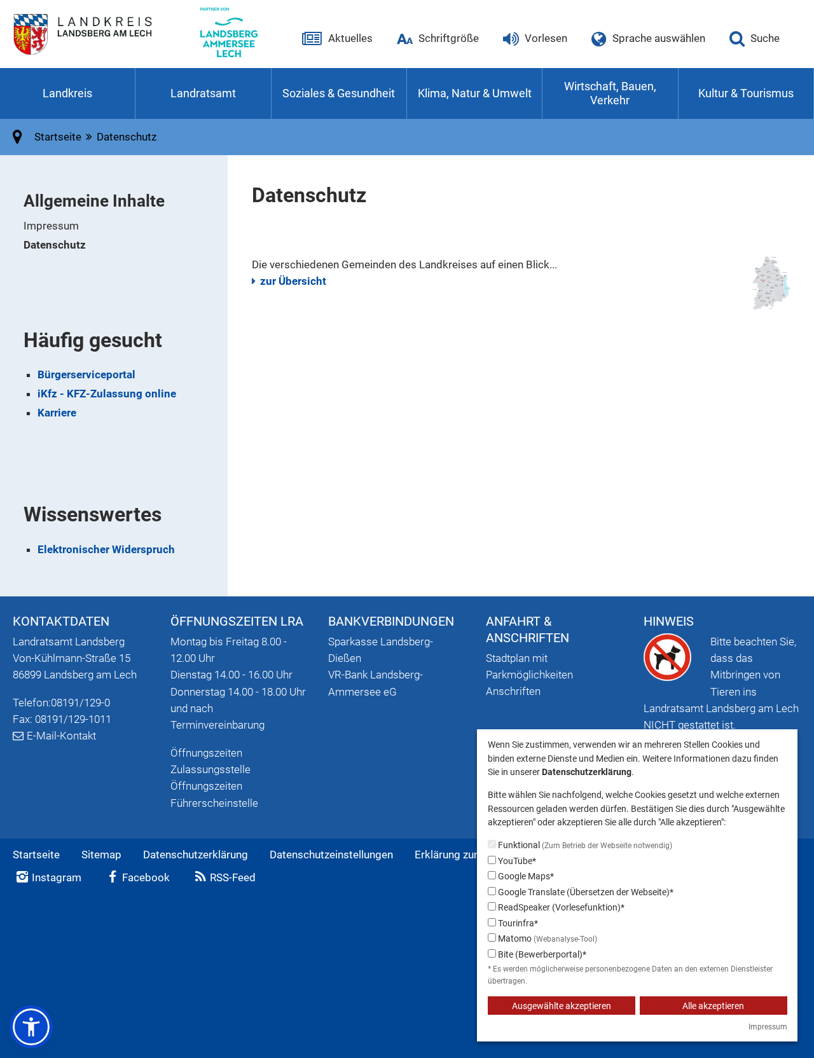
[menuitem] (126, 226)
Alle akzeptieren (713, 1006)
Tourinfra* (517, 923)
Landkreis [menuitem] (67, 93)
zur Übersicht (293, 281)
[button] (31, 1026)
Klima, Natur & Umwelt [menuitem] (475, 93)
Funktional (584, 845)
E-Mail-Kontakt (61, 735)
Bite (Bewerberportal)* (541, 954)
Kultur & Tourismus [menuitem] (746, 93)
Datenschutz (55, 244)
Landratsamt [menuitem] (203, 93)
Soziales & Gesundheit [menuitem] (338, 93)
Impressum (51, 225)
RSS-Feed (233, 877)
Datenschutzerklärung (195, 854)
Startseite (36, 854)
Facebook (146, 877)
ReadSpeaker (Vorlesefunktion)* (560, 907)
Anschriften (513, 691)
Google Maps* (525, 876)
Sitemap (101, 854)
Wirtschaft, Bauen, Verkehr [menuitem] (610, 93)
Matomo (546, 938)
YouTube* (516, 861)
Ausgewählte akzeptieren (561, 1006)
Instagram (56, 877)
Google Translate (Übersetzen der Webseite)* (584, 892)
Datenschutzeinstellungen (331, 854)
